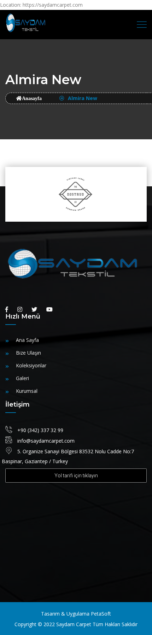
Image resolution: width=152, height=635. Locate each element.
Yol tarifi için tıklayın (76, 475)
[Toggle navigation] (142, 24)
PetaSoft (101, 613)
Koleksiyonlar (31, 365)
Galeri (22, 378)
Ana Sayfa (27, 340)
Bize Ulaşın (28, 352)
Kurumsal (26, 391)
